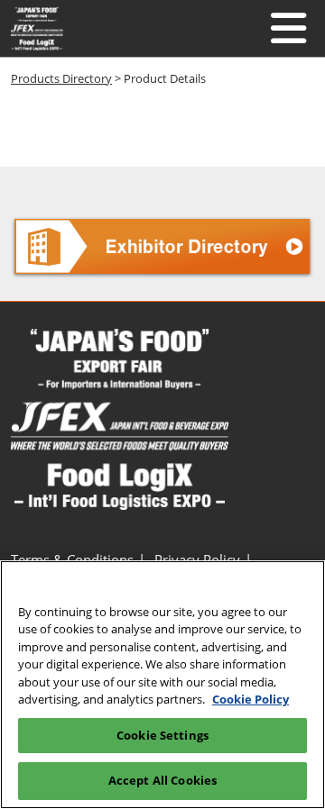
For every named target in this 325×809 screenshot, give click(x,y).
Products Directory (61, 78)
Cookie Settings (162, 735)
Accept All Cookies (162, 780)
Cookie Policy (250, 699)
